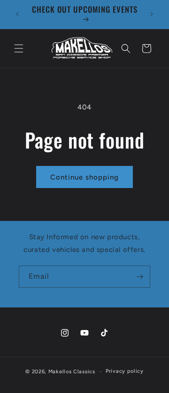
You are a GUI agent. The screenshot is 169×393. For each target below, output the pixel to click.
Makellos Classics (71, 372)
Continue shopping (84, 177)
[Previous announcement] (17, 14)
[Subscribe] (139, 277)
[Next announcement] (151, 14)
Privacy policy (125, 371)
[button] (18, 48)
